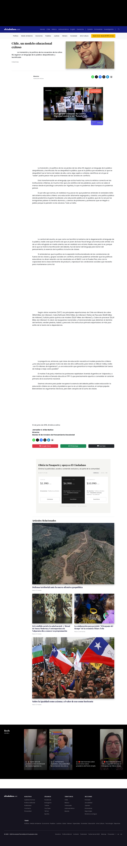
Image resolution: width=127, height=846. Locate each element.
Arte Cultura (84, 36)
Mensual (96, 472)
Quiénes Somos (29, 800)
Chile (48, 29)
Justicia (56, 36)
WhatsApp (74, 446)
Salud (64, 823)
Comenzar (50, 499)
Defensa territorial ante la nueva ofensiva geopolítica (57, 587)
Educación (91, 823)
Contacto (27, 808)
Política (15, 36)
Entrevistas (98, 29)
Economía (39, 36)
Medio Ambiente (27, 36)
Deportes (117, 823)
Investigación (109, 29)
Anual (104, 472)
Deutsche (80, 29)
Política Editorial (29, 803)
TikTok (46, 811)
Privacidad (27, 811)
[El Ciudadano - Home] (12, 29)
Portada (87, 800)
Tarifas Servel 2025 (94, 834)
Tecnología (109, 823)
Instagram (48, 803)
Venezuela (68, 805)
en (121, 834)
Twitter (46, 805)
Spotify (46, 814)
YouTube (102, 446)
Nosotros (58, 834)
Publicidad (27, 805)
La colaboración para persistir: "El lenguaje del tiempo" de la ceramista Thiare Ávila (93, 627)
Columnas (15, 62)
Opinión (90, 29)
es (118, 834)
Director (36, 76)
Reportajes (88, 811)
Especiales (76, 823)
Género (64, 36)
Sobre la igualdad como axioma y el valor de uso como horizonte (62, 701)
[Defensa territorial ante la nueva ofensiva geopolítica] (73, 554)
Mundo (42, 29)
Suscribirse (73, 499)
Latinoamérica (63, 29)
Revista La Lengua (91, 814)
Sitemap (103, 834)
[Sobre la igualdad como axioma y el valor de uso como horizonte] (73, 668)
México (54, 29)
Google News (46, 446)
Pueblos (48, 36)
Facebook (47, 800)
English (72, 29)
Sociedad (73, 36)
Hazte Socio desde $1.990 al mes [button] (103, 36)
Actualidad (88, 803)
